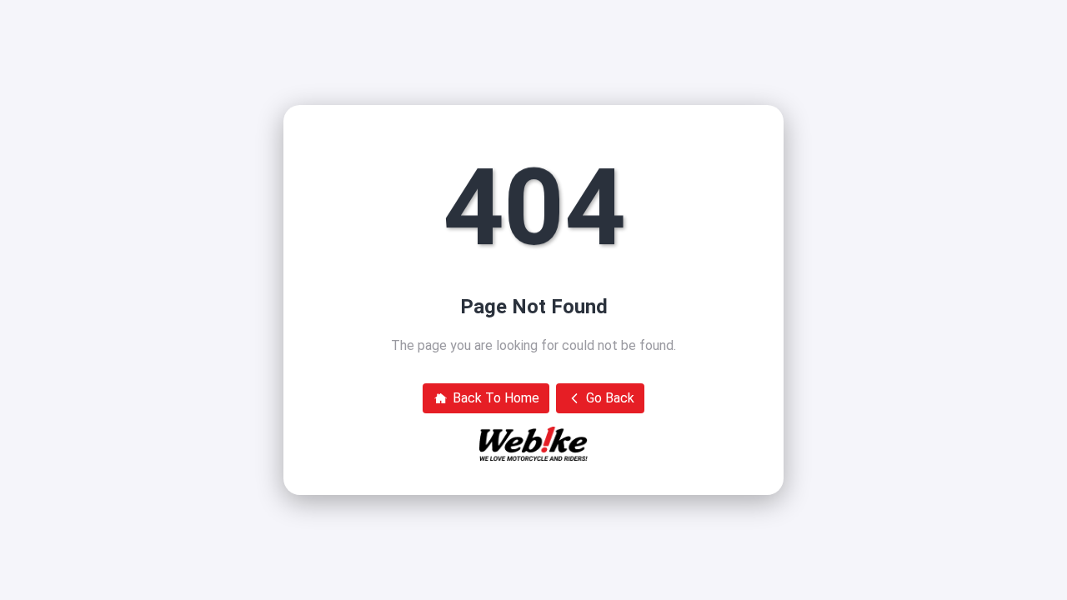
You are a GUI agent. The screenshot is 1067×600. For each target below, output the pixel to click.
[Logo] (533, 444)
